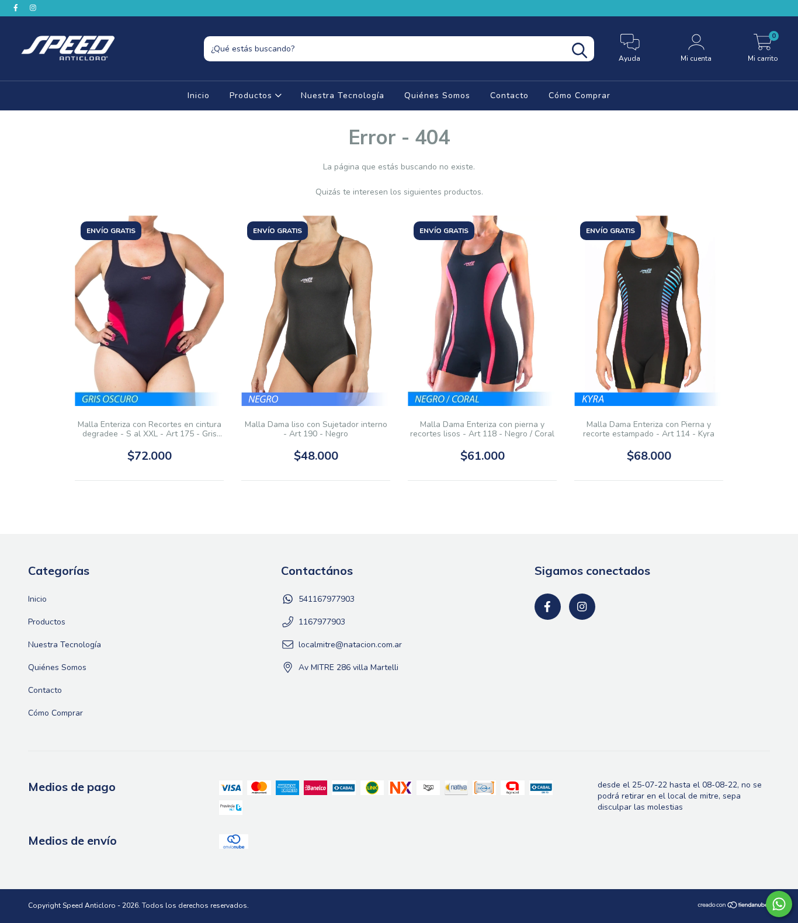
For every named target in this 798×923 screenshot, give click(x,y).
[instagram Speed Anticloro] (33, 7)
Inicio (199, 95)
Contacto (509, 95)
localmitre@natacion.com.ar (350, 644)
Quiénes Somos (437, 95)
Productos (252, 95)
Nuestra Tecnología (342, 95)
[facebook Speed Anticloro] (17, 7)
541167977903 (327, 599)
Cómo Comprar (579, 95)
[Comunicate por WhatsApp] (779, 904)
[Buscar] (579, 50)
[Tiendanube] (733, 906)
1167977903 (322, 621)
